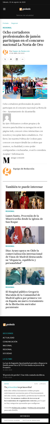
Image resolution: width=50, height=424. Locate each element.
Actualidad (8, 338)
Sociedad (7, 353)
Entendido (25, 416)
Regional (14, 23)
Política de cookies (19, 408)
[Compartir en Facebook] (11, 59)
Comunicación (10, 342)
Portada (5, 23)
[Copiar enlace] (22, 59)
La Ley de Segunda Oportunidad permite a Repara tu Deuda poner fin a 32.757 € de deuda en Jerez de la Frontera (25, 365)
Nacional (7, 345)
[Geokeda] (25, 9)
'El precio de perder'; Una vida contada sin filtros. (24, 375)
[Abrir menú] (5, 9)
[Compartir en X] (5, 59)
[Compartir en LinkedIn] (16, 59)
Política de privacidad (36, 408)
